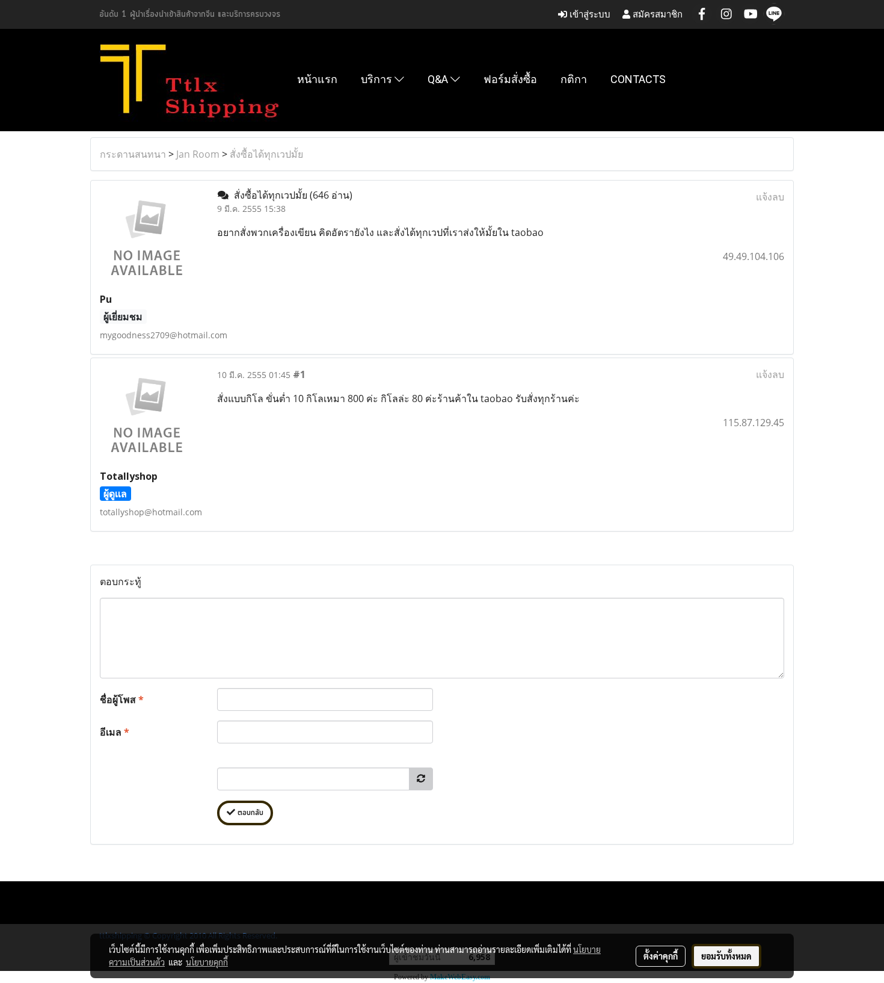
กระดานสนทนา (133, 154)
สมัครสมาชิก (656, 14)
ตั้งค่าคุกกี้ (660, 955)
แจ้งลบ (770, 196)
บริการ (377, 79)
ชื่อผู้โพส (122, 699)
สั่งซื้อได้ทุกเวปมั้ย (266, 154)
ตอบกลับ (249, 813)
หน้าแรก (317, 79)
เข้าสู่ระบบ (588, 14)
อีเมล (114, 732)
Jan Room (197, 154)
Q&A (439, 79)
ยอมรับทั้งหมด (726, 955)
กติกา (573, 79)
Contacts (638, 79)
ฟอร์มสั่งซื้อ (510, 79)
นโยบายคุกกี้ (207, 962)
